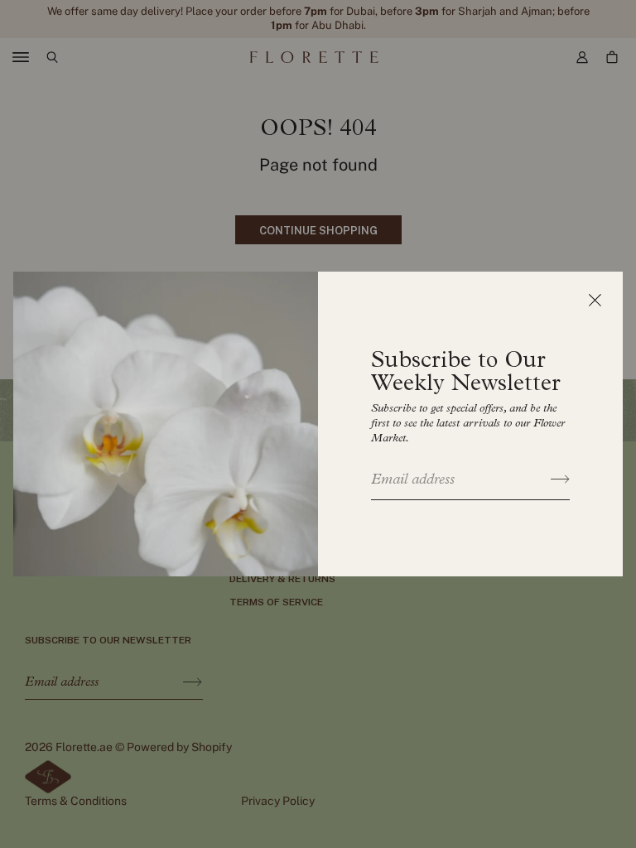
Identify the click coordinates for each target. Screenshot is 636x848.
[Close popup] (594, 300)
